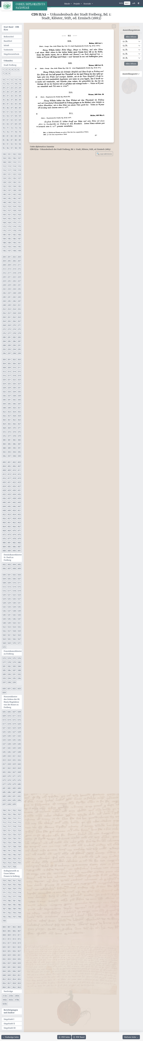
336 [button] (4, 395)
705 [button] (9, 814)
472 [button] (4, 534)
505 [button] (9, 578)
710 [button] (14, 818)
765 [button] (14, 884)
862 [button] (14, 987)
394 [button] (14, 452)
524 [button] (4, 599)
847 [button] (19, 971)
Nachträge (8, 991)
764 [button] (9, 884)
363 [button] (19, 420)
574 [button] (9, 658)
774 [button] (19, 892)
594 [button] (9, 678)
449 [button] (9, 510)
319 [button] (19, 375)
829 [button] (9, 955)
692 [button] (19, 796)
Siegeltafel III (10, 1028)
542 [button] (14, 615)
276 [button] (4, 333)
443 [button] (19, 502)
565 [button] (9, 639)
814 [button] (14, 939)
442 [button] (14, 502)
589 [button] (4, 674)
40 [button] (4, 104)
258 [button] (14, 313)
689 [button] (4, 796)
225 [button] (9, 281)
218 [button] (14, 273)
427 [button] (19, 486)
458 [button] (14, 518)
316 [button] (4, 375)
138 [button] (14, 190)
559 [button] (19, 631)
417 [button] (9, 478)
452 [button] (4, 514)
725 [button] (9, 834)
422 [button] (14, 482)
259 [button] (19, 313)
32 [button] (12, 96)
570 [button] (14, 643)
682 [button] (9, 788)
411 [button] (19, 470)
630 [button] (9, 736)
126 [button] (14, 178)
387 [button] (19, 444)
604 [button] (4, 692)
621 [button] (4, 728)
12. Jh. (125, 41)
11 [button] (8, 79)
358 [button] (14, 416)
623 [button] (14, 728)
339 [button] (19, 395)
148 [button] (4, 202)
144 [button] (4, 198)
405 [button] (9, 466)
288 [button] (4, 345)
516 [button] (4, 591)
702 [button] (14, 810)
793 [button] (14, 913)
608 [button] (19, 712)
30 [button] (4, 96)
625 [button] (4, 732)
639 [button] (14, 744)
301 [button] (9, 359)
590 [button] (9, 674)
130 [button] (14, 182)
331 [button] (19, 387)
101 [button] (9, 154)
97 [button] (12, 148)
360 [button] (4, 420)
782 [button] (19, 900)
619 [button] (14, 724)
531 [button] (19, 603)
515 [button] (19, 587)
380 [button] (4, 440)
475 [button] (19, 534)
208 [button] (4, 265)
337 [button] (9, 395)
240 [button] (4, 297)
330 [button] (14, 387)
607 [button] (14, 712)
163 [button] (19, 214)
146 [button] (14, 198)
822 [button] (14, 947)
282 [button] (14, 337)
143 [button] (19, 194)
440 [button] (4, 502)
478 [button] (14, 538)
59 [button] (20, 116)
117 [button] (9, 170)
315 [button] (19, 371)
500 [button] (4, 574)
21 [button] (8, 87)
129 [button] (9, 182)
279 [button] (19, 333)
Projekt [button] (77, 4)
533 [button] (9, 607)
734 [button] (14, 842)
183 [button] (19, 234)
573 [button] (4, 658)
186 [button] (14, 238)
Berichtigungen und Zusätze (11, 1011)
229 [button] (9, 285)
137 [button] (9, 190)
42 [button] (12, 104)
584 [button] (19, 666)
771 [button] (4, 892)
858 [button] (14, 983)
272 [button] (4, 329)
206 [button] (14, 261)
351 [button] (19, 408)
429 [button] (9, 490)
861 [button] (9, 987)
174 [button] (14, 226)
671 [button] (14, 776)
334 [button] (14, 391)
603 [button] (19, 688)
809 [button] (9, 935)
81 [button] (8, 136)
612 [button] (19, 716)
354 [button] (14, 412)
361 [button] (9, 420)
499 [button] (19, 568)
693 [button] (4, 800)
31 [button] (8, 96)
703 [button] (19, 810)
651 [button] (14, 756)
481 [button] (9, 542)
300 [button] (4, 359)
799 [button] (4, 921)
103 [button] (19, 154)
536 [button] (4, 611)
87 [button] (12, 140)
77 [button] (12, 132)
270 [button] (14, 325)
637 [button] (4, 744)
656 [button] (19, 760)
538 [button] (14, 611)
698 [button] (9, 804)
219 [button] (19, 273)
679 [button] (14, 784)
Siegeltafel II (9, 1023)
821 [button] (9, 947)
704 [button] (4, 814)
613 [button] (4, 720)
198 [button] (14, 250)
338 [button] (14, 395)
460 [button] (4, 522)
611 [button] (14, 716)
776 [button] (9, 896)
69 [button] (20, 124)
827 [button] (19, 951)
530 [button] (14, 603)
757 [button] (9, 866)
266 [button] (14, 321)
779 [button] (4, 900)
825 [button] (9, 951)
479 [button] (19, 538)
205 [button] (9, 261)
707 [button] (19, 814)
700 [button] (4, 810)
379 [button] (19, 436)
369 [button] (9, 428)
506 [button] (14, 578)
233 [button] (9, 289)
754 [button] (14, 862)
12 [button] (12, 79)
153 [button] (9, 206)
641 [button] (4, 748)
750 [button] (14, 858)
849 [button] (9, 975)
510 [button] (14, 582)
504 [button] (4, 578)
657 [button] (4, 764)
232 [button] (4, 289)
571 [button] (19, 643)
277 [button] (9, 333)
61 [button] (8, 120)
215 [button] (19, 269)
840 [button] (4, 967)
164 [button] (4, 218)
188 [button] (4, 242)
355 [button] (19, 412)
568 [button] (4, 643)
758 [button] (14, 866)
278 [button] (14, 333)
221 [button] (9, 277)
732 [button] (4, 842)
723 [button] (19, 830)
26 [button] (8, 91)
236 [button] (4, 293)
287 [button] (19, 341)
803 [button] (19, 927)
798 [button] (19, 917)
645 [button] (4, 752)
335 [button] (19, 391)
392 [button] (4, 452)
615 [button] (14, 720)
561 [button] (9, 635)
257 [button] (9, 313)
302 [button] (14, 359)
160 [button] (4, 214)
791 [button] (4, 913)
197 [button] (9, 250)
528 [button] (4, 603)
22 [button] (12, 87)
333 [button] (9, 391)
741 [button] (9, 850)
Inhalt (6, 45)
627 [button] (14, 732)
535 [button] (19, 607)
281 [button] (9, 337)
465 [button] (9, 526)
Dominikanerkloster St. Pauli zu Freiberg (13, 557)
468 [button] (4, 530)
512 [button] (4, 587)
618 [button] (9, 724)
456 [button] (4, 518)
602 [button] (14, 688)
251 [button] (19, 305)
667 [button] (14, 772)
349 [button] (9, 408)
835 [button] (19, 959)
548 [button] (4, 623)
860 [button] (4, 987)
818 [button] (14, 943)
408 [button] (4, 470)
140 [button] (4, 194)
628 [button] (19, 732)
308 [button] (4, 367)
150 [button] (14, 202)
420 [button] (4, 482)
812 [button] (4, 939)
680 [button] (19, 784)
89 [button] (20, 140)
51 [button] (8, 112)
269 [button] (9, 325)
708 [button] (4, 818)
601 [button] (9, 688)
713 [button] (9, 822)
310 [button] (14, 367)
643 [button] (14, 748)
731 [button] (19, 838)
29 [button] (20, 91)
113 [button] (9, 166)
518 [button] (14, 591)
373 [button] (9, 432)
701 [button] (9, 810)
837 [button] (9, 963)
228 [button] (4, 285)
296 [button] (4, 353)
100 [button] (4, 154)
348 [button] (4, 408)
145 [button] (9, 198)
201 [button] (9, 257)
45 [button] (4, 108)
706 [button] (14, 814)
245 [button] (9, 301)
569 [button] (9, 643)
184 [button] (4, 238)
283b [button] (17, 996)
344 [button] (4, 404)
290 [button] (14, 345)
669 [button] (4, 776)
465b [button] (11, 1000)
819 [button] (19, 943)
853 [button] (9, 979)
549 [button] (9, 623)
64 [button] (20, 120)
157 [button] (9, 210)
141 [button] (9, 194)
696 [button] (19, 800)
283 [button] (19, 337)
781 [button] (14, 900)
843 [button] (19, 967)
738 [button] (14, 846)
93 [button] (16, 144)
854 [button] (14, 979)
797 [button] (14, 917)
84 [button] (20, 136)
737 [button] (9, 846)
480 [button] (4, 542)
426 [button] (14, 486)
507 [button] (19, 578)
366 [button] (14, 424)
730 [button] (14, 838)
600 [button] (4, 688)
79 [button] (20, 132)
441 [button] (9, 502)
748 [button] (4, 858)
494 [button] (14, 564)
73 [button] (16, 128)
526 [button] (14, 599)
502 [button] (14, 574)
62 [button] (12, 120)
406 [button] (14, 466)
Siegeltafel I (9, 1019)
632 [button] (19, 736)
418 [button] (14, 478)
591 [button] (14, 674)
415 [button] (19, 474)
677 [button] (4, 784)
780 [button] (9, 900)
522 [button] (14, 595)
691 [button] (14, 796)
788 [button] (9, 908)
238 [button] (14, 293)
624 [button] (19, 728)
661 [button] (4, 768)
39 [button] (20, 100)
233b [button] (11, 996)
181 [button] (9, 234)
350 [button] (14, 408)
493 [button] (9, 564)
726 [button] (14, 834)
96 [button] (8, 148)
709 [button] (9, 818)
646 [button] (9, 752)
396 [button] (4, 456)
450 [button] (14, 510)
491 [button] (19, 550)
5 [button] (15, 69)
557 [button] (9, 631)
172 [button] (4, 226)
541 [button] (9, 615)
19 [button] (20, 83)
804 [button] (4, 931)
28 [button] (16, 91)
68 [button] (16, 124)
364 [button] (4, 424)
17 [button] (12, 83)
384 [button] (4, 444)
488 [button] (4, 550)
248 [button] (4, 305)
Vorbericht (8, 50)
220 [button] (4, 277)
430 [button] (14, 490)
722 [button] (14, 830)
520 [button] (4, 595)
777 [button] (14, 896)
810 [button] (14, 935)
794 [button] (19, 913)
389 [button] (9, 448)
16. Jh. (125, 58)
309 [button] (9, 367)
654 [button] (9, 760)
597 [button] (4, 682)
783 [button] (4, 904)
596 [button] (19, 678)
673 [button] (4, 780)
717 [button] (9, 826)
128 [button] (4, 182)
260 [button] (4, 317)
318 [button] (14, 375)
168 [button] (4, 222)
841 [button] (9, 967)
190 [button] (14, 242)
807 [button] (19, 931)
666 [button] (9, 772)
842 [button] (14, 967)
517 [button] (9, 591)
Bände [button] (67, 4)
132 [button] (4, 186)
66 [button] (8, 124)
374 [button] (14, 432)
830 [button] (14, 955)
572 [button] (4, 647)
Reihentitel (9, 37)
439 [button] (19, 498)
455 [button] (19, 514)
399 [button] (19, 456)
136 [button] (4, 190)
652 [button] (19, 756)
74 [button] (20, 128)
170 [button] (14, 222)
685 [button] (4, 792)
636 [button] (19, 740)
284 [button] (4, 341)
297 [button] (9, 353)
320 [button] (4, 379)
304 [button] (4, 363)
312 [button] (4, 371)
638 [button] (9, 744)
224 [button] (4, 281)
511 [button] (19, 582)
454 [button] (14, 514)
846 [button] (14, 971)
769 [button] (14, 888)
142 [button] (14, 194)
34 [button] (20, 96)
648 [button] (19, 752)
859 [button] (19, 983)
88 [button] (16, 140)
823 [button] (19, 947)
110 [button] (14, 162)
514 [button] (14, 587)
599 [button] (14, 682)
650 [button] (9, 756)
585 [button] (4, 670)
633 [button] (4, 740)
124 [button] (4, 178)
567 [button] (19, 639)
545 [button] (9, 619)
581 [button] (4, 666)
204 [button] (4, 261)
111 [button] (19, 162)
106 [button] (14, 158)
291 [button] (19, 345)
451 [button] (19, 510)
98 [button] (16, 148)
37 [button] (12, 100)
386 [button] (14, 444)
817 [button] (9, 943)
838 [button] (14, 963)
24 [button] (20, 87)
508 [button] (4, 582)
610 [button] (9, 716)
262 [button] (14, 317)
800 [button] (4, 927)
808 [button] (4, 935)
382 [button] (14, 440)
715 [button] (19, 822)
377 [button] (9, 436)
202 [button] (14, 257)
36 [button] (8, 100)
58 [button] (16, 116)
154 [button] (14, 206)
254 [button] (14, 309)
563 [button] (19, 635)
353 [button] (9, 412)
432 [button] (4, 494)
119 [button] (19, 170)
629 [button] (4, 736)
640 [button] (19, 744)
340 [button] (4, 400)
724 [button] (4, 834)
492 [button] (4, 564)
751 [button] (19, 858)
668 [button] (19, 772)
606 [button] (9, 712)
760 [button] (9, 880)
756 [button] (4, 866)
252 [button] (4, 309)
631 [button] (14, 736)
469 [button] (9, 530)
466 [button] (14, 526)
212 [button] (4, 269)
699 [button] (14, 804)
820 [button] (4, 947)
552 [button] (4, 627)
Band (80, 1037)
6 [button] (18, 69)
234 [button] (14, 289)
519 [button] (19, 591)
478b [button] (17, 1000)
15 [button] (4, 83)
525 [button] (9, 599)
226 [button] (14, 281)
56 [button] (8, 116)
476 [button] (4, 538)
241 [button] (9, 297)
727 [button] (19, 834)
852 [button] (4, 979)
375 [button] (19, 432)
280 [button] (4, 337)
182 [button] (14, 234)
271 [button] (19, 325)
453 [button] (9, 514)
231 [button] (19, 285)
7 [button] (3, 73)
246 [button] (14, 301)
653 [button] (4, 760)
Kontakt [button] (87, 4)
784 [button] (9, 904)
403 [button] (19, 462)
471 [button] (19, 530)
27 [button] (12, 91)
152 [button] (4, 206)
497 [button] (9, 568)
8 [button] (6, 73)
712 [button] (4, 822)
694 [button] (9, 800)
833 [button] (9, 959)
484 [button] (4, 546)
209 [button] (9, 265)
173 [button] (9, 226)
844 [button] (4, 971)
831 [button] (19, 955)
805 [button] (9, 931)
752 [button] (4, 862)
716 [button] (4, 826)
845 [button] (9, 971)
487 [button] (19, 546)
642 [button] (9, 748)
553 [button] (9, 627)
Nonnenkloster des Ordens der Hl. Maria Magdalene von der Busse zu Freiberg (12, 701)
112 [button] (4, 166)
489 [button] (9, 550)
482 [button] (14, 542)
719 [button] (19, 826)
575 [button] (14, 658)
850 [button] (14, 975)
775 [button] (4, 896)
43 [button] (16, 104)
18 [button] (16, 83)
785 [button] (14, 904)
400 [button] (4, 462)
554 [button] (14, 627)
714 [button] (14, 822)
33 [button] (16, 96)
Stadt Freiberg (10, 65)
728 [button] (4, 838)
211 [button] (19, 265)
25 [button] (4, 91)
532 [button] (4, 607)
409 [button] (9, 470)
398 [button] (14, 456)
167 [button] (19, 218)
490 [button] (14, 550)
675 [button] (14, 780)
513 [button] (9, 587)
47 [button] (12, 108)
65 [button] (4, 124)
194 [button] (14, 246)
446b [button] (5, 1000)
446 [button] (14, 506)
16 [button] (8, 83)
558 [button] (14, 631)
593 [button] (4, 678)
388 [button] (4, 448)
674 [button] (9, 780)
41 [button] (8, 104)
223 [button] (19, 277)
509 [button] (9, 582)
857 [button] (9, 983)
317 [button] (9, 375)
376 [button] (4, 436)
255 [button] (19, 309)
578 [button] (9, 662)
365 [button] (9, 424)
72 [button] (12, 128)
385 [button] (9, 444)
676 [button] (19, 780)
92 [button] (12, 144)
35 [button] (4, 100)
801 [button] (9, 927)
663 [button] (14, 768)
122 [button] (14, 174)
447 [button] (19, 506)
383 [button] (19, 440)
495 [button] (19, 564)
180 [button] (4, 234)
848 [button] (4, 975)
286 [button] (14, 341)
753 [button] (9, 862)
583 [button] (14, 666)
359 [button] (19, 416)
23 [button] (16, 87)
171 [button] (19, 222)
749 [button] (9, 858)
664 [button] (19, 768)
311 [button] (19, 367)
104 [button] (4, 158)
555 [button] (19, 627)
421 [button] (9, 482)
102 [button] (14, 154)
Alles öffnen (131, 37)
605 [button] (4, 712)
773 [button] (14, 892)
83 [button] (16, 136)
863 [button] (19, 987)
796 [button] (9, 917)
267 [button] (19, 321)
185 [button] (9, 238)
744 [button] (4, 854)
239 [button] (19, 293)
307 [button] (19, 363)
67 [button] (12, 124)
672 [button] (19, 776)
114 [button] (14, 166)
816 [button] (4, 943)
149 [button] (9, 202)
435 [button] (19, 494)
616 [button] (19, 720)
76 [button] (8, 132)
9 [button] (9, 73)
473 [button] (9, 534)
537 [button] (9, 611)
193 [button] (9, 246)
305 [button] (9, 363)
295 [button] (19, 349)
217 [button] (9, 273)
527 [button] (19, 599)
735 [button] (19, 842)
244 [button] (4, 301)
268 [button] (4, 325)
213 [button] (9, 269)
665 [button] (4, 772)
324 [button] (4, 383)
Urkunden (8, 61)
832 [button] (4, 959)
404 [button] (4, 466)
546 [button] (14, 619)
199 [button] (19, 250)
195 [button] (19, 246)
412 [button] (4, 474)
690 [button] (9, 796)
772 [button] (9, 892)
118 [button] (14, 170)
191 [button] (19, 242)
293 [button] (9, 349)
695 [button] (14, 800)
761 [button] (14, 880)
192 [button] (4, 246)
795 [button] (4, 917)
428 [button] (4, 490)
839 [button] (19, 963)
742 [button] (14, 850)
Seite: (121, 3)
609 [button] (4, 716)
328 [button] (4, 387)
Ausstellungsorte (130, 74)
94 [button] (20, 144)
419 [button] (19, 478)
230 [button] (14, 285)
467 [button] (19, 526)
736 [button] (4, 846)
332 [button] (4, 391)
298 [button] (14, 353)
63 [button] (16, 120)
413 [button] (9, 474)
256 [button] (4, 313)
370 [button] (14, 428)
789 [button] (14, 908)
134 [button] (14, 186)
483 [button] (19, 542)
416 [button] (4, 478)
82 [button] (12, 136)
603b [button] (5, 1004)
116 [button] (4, 170)
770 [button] (19, 888)
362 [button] (14, 420)
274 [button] (14, 329)
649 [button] (4, 756)
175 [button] (19, 226)
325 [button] (9, 383)
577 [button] (4, 662)
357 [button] (9, 416)
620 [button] (19, 724)
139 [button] (19, 190)
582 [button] (9, 666)
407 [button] (19, 466)
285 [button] (9, 341)
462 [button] (14, 522)
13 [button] (16, 79)
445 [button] (9, 506)
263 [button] (19, 317)
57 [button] (12, 116)
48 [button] (16, 108)
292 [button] (4, 349)
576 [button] (19, 658)
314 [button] (14, 371)
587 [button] (14, 670)
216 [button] (4, 273)
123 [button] (19, 174)
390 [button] (14, 448)
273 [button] (9, 329)
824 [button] (4, 951)
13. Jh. (125, 45)
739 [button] (19, 846)
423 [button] (19, 482)
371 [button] (19, 428)
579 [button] (14, 662)
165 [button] (9, 218)
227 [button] (19, 281)
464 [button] (4, 526)
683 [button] (14, 788)
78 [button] (16, 132)
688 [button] (19, 792)
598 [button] (9, 682)
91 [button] (8, 144)
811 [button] (19, 935)
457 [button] (9, 518)
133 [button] (9, 186)
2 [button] (6, 69)
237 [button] (9, 293)
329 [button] (9, 387)
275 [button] (19, 329)
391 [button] (19, 448)
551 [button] (19, 623)
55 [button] (4, 116)
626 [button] (9, 732)
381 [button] (9, 440)
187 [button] (19, 238)
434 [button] (14, 494)
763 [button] (4, 884)
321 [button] (9, 379)
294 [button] (14, 349)
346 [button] (14, 404)
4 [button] (12, 69)
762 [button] (19, 880)
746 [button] (14, 854)
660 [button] (19, 764)
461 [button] (9, 522)
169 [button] (9, 222)
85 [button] (4, 140)
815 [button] (19, 939)
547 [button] (19, 619)
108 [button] (4, 162)
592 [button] (19, 674)
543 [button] (19, 615)
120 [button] (4, 174)
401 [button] (9, 462)
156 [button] (4, 210)
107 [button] (19, 158)
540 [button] (4, 615)
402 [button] (14, 462)
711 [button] (19, 818)
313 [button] (9, 371)
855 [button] (19, 979)
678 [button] (9, 784)
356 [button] (4, 416)
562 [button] (14, 635)
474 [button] (14, 534)
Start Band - (11, 28)
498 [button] (14, 568)
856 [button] (4, 983)
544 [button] (4, 619)
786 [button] (19, 904)
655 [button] (14, 760)
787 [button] (4, 908)
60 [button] (4, 120)
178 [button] (14, 230)
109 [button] (9, 162)
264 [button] (4, 321)
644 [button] (19, 748)
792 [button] (9, 913)
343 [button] (19, 400)
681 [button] (4, 788)
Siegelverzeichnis (11, 54)
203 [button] (19, 257)
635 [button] (14, 740)
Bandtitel (8, 41)
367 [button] (19, 424)
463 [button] (19, 522)
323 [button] (19, 379)
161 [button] (9, 214)
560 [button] (4, 635)
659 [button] (14, 764)
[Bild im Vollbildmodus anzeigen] (114, 26)
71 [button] (8, 128)
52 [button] (12, 112)
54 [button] (20, 112)
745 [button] (9, 854)
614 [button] (9, 720)
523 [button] (19, 595)
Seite (65, 1037)
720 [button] (4, 830)
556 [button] (4, 631)
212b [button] (5, 996)
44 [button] (20, 104)
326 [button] (14, 383)
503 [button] (19, 574)
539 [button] (19, 611)
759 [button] (4, 880)
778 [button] (19, 896)
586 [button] (9, 670)
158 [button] (14, 210)
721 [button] (9, 830)
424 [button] (4, 486)
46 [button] (8, 108)
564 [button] (4, 639)
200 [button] (4, 257)
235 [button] (19, 289)
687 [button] (14, 792)
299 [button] (19, 353)
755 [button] (19, 862)
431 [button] (19, 490)
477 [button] (9, 538)
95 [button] (4, 148)
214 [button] (14, 269)
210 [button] (14, 265)
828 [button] (4, 955)
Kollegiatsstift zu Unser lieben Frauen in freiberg (12, 873)
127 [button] (19, 178)
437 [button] (9, 498)
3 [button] (9, 69)
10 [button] (4, 79)
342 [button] (14, 400)
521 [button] (9, 595)
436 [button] (4, 498)
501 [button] (9, 574)
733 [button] (9, 842)
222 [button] (14, 277)
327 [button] (19, 383)
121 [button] (9, 174)
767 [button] (4, 888)
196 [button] (4, 250)
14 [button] (20, 79)
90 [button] (4, 144)
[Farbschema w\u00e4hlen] (139, 3)
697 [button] (4, 804)
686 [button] (9, 792)
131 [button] (19, 182)
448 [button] (4, 510)
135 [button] (19, 186)
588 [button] (19, 670)
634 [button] (9, 740)
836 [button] (4, 963)
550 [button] (14, 623)
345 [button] (9, 404)
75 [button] (4, 132)
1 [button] (3, 69)
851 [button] (19, 975)
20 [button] (4, 87)
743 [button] (19, 850)
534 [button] (14, 607)
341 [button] (9, 400)
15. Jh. (125, 54)
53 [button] (16, 112)
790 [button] (19, 908)
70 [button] (4, 128)
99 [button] (20, 148)
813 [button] (9, 939)
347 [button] (19, 404)
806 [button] (14, 931)
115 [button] (19, 166)
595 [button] (14, 678)
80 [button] (4, 136)
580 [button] (19, 662)
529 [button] (9, 603)
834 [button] (14, 959)
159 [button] (19, 210)
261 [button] (9, 317)
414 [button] (14, 474)
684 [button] (19, 788)
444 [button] (4, 506)
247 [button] (19, 301)
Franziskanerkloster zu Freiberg (13, 652)
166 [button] (14, 218)
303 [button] (19, 359)
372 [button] (4, 432)
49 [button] (20, 108)
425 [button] (9, 486)
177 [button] (9, 230)
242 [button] (14, 297)
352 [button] (4, 412)
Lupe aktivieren (104, 153)
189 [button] (9, 242)
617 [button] (4, 724)
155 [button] (19, 206)
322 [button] (14, 379)
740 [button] (4, 850)
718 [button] (14, 826)
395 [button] (19, 452)
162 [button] (14, 214)
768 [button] (9, 888)
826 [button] (14, 951)
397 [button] (9, 456)
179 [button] (19, 230)
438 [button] (14, 498)
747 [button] (19, 854)
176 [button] (4, 230)
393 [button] (9, 452)
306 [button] (14, 363)
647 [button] (14, 752)
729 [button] (9, 838)
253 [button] (9, 309)
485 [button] (9, 546)
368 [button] (4, 428)
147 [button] (19, 198)
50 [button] (4, 112)
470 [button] (14, 530)
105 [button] (9, 158)
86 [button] (8, 140)
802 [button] (14, 927)
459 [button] (19, 518)
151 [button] (19, 202)
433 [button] (9, 494)
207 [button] (19, 261)
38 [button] (16, 100)
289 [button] (9, 345)
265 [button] (9, 321)
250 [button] (14, 305)
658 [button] (9, 764)
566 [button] (14, 639)
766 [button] (19, 884)
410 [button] (14, 470)
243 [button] (19, 297)
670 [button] (9, 776)
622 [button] (9, 728)
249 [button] (9, 305)
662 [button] (9, 768)
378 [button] (14, 436)
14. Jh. (125, 49)
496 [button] (4, 568)
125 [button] (9, 178)
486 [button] (14, 546)
